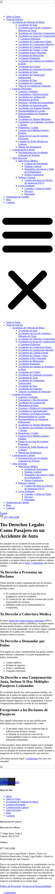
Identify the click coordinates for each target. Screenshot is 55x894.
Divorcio (28, 191)
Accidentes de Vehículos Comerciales (36, 33)
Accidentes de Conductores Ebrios (35, 41)
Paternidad (29, 194)
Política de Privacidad (10, 886)
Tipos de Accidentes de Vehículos (34, 86)
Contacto (10, 202)
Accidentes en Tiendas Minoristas (34, 119)
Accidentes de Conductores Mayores (36, 44)
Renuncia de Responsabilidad (37, 886)
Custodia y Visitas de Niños (37, 188)
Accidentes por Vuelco (29, 66)
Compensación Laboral (23, 149)
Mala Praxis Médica (28, 160)
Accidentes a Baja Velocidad (32, 52)
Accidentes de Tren (27, 80)
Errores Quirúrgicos (34, 174)
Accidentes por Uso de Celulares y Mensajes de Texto (35, 29)
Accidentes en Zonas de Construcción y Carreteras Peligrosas (36, 37)
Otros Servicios (19, 158)
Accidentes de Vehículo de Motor (28, 22)
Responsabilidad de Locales (31, 111)
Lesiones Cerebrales (28, 91)
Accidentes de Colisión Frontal (33, 47)
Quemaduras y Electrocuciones (33, 94)
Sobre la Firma (13, 16)
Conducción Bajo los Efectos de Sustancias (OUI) (38, 181)
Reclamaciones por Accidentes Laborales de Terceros (33, 154)
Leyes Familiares (26, 185)
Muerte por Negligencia (29, 147)
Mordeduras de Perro (28, 99)
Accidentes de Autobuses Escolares (35, 69)
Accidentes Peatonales (29, 58)
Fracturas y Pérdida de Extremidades (36, 102)
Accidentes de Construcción (31, 97)
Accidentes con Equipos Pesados (34, 108)
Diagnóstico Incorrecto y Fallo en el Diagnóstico (39, 170)
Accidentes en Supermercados (32, 105)
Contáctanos (32, 758)
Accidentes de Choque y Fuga (33, 50)
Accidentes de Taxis (28, 72)
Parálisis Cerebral (32, 166)
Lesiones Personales (22, 88)
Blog (8, 199)
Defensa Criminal (26, 177)
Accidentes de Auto (27, 25)
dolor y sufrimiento (34, 563)
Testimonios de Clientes (17, 196)
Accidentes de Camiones (30, 83)
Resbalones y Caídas (28, 127)
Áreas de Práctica (14, 19)
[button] (27, 262)
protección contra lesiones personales (26, 620)
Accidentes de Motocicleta (31, 55)
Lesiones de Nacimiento (36, 163)
